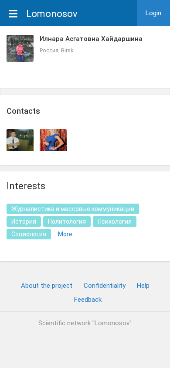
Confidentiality (105, 286)
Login (153, 13)
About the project (46, 286)
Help (143, 286)
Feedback (88, 299)
